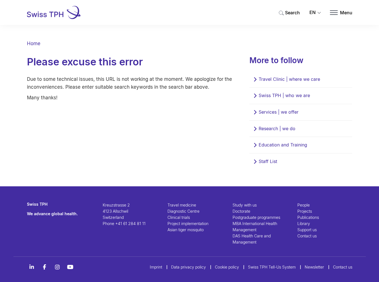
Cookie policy (227, 267)
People (303, 205)
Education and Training (283, 145)
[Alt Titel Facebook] (44, 267)
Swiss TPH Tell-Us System (272, 267)
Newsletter (314, 267)
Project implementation (187, 223)
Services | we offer (278, 112)
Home (33, 43)
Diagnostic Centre (183, 211)
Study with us (245, 205)
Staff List (268, 161)
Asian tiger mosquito (185, 229)
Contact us (307, 235)
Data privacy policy (188, 267)
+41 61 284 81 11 (130, 223)
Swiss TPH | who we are (284, 95)
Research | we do (277, 128)
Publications (308, 217)
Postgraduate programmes (256, 217)
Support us (307, 229)
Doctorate (241, 211)
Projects (304, 211)
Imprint (156, 267)
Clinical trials (178, 217)
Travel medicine (181, 205)
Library (303, 223)
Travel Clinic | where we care (289, 79)
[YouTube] (70, 267)
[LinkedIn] (31, 267)
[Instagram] (57, 267)
